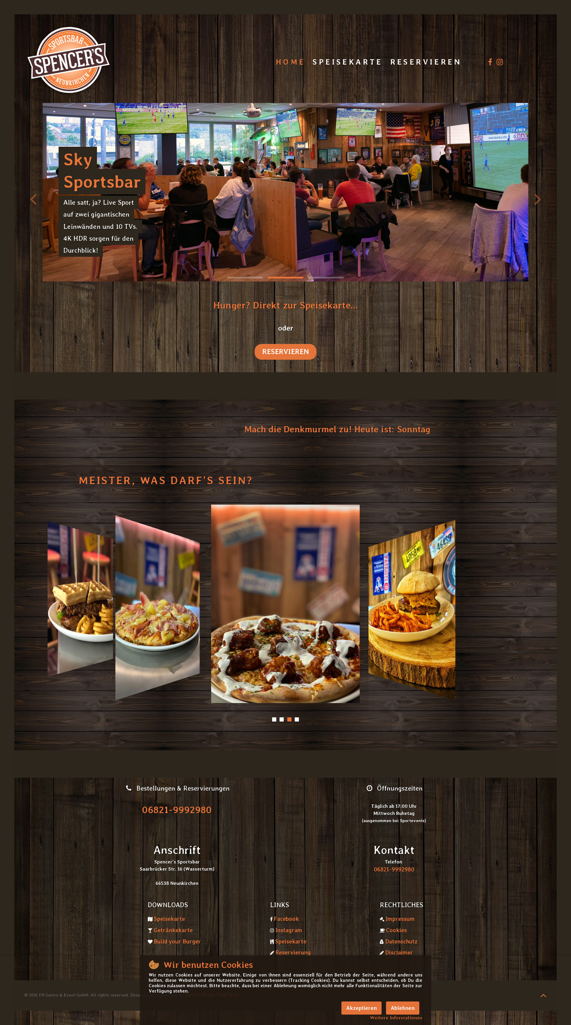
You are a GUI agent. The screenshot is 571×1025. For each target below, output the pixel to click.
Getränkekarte (173, 930)
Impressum (400, 919)
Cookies (396, 930)
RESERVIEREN (285, 351)
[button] (538, 198)
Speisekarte (169, 919)
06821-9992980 (177, 810)
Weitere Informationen (396, 1018)
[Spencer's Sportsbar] (68, 61)
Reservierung (293, 952)
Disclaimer (399, 952)
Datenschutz (401, 941)
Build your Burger (177, 941)
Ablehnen (403, 1008)
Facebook (286, 919)
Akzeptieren (361, 1008)
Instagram (288, 930)
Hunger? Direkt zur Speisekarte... (285, 305)
